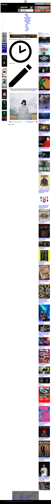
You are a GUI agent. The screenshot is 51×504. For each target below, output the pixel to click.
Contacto (26, 29)
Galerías (27, 22)
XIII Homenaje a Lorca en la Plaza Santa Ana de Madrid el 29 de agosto (44, 44)
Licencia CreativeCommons (15, 500)
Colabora (26, 27)
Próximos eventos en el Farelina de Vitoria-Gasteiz (44, 346)
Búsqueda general (29, 496)
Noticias (27, 16)
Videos (26, 24)
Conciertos (34, 496)
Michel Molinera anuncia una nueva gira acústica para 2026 (44, 438)
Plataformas (34, 90)
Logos (27, 26)
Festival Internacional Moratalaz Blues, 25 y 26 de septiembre (44, 91)
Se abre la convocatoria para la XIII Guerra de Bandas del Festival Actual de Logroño (44, 206)
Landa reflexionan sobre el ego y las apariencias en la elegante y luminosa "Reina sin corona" (44, 191)
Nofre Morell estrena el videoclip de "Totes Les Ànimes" (44, 364)
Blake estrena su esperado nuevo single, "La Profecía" (44, 239)
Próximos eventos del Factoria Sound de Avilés (44, 262)
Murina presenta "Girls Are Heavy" (17, 121)
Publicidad (26, 14)
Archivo (26, 15)
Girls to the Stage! (29, 499)
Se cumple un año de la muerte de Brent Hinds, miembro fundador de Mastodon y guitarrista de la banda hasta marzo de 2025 (44, 300)
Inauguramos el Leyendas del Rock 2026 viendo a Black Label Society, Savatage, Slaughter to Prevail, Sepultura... (44, 478)
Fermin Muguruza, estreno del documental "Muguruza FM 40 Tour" (44, 148)
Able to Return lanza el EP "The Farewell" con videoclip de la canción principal (44, 423)
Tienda (26, 30)
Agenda (26, 25)
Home (26, 13)
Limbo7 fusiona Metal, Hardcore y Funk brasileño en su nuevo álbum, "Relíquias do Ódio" (44, 63)
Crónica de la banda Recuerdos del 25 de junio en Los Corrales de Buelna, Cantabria (44, 120)
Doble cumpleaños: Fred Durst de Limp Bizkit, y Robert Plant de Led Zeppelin (44, 458)
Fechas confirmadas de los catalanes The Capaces (43, 74)
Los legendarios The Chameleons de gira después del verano (44, 375)
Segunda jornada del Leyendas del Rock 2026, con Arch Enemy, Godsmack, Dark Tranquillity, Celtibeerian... (44, 334)
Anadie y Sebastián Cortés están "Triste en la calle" (30, 122)
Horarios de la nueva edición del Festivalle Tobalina (44, 247)
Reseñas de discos (27, 18)
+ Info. (41, 501)
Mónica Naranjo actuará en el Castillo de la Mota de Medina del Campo (44, 133)
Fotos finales (28, 23)
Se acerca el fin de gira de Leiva (44, 158)
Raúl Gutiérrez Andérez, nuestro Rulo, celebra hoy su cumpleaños (44, 110)
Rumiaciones (27, 21)
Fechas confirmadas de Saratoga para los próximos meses (44, 221)
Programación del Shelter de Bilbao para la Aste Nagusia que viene (44, 281)
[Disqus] (23, 138)
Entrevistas (27, 19)
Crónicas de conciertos (27, 17)
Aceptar (47, 501)
